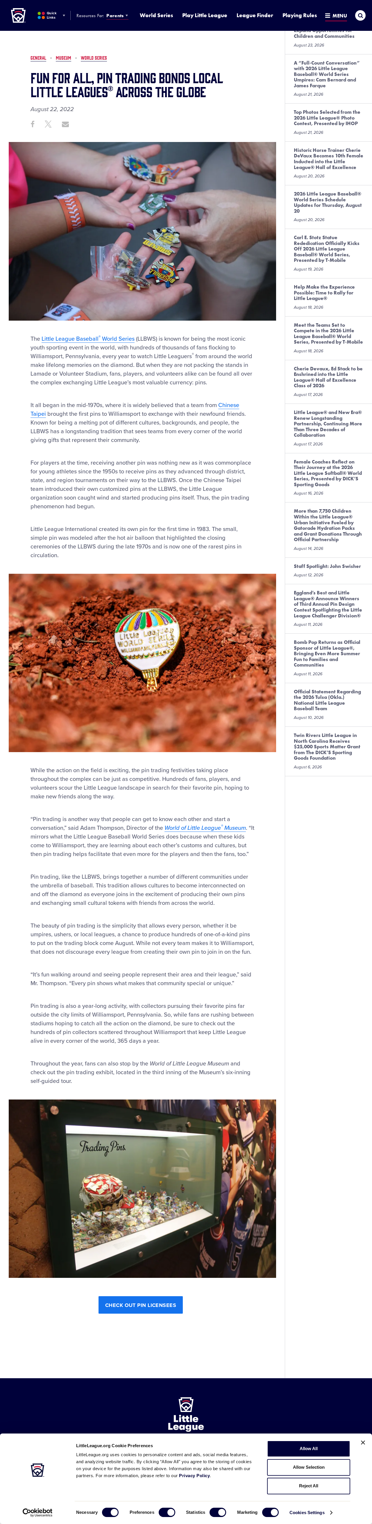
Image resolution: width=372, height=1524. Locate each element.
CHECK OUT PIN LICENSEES (140, 1305)
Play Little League (204, 15)
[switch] (167, 1512)
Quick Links (51, 15)
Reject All (308, 1485)
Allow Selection (309, 1467)
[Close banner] (363, 1442)
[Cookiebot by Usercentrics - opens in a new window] (37, 1512)
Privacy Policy (194, 1475)
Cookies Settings (307, 1512)
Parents (115, 16)
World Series (156, 15)
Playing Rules (299, 15)
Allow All (309, 1448)
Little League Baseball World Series (88, 338)
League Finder (255, 15)
